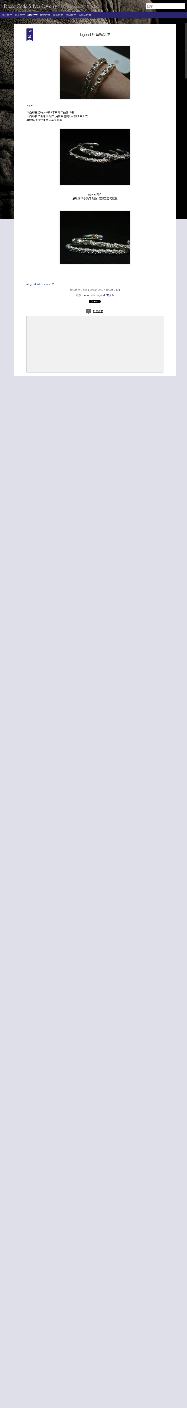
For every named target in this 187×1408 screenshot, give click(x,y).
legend (101, 295)
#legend (31, 284)
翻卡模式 (20, 15)
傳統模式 (7, 15)
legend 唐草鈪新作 (95, 34)
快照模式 (71, 15)
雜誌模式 (32, 15)
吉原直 (110, 295)
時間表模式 (85, 15)
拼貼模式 (45, 15)
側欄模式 (58, 15)
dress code (89, 295)
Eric (118, 289)
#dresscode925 (46, 284)
